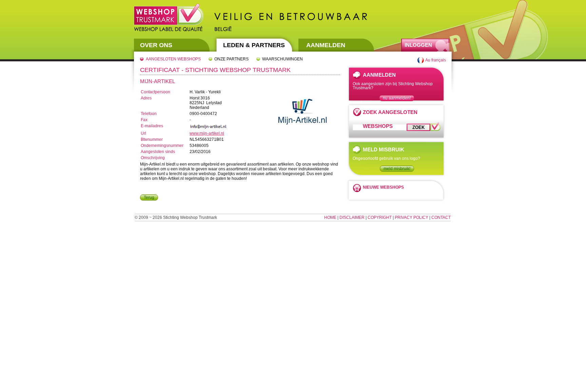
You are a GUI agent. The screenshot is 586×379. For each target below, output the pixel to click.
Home (330, 217)
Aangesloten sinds (158, 151)
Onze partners (231, 59)
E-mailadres (152, 126)
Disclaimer (352, 217)
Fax (144, 119)
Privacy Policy (411, 217)
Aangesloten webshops (173, 59)
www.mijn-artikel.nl (207, 133)
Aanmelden (325, 45)
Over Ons (156, 45)
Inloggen (418, 45)
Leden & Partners (254, 45)
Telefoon (149, 113)
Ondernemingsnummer (162, 145)
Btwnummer (152, 139)
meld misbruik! (397, 168)
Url (143, 133)
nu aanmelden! (397, 98)
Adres (146, 98)
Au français (435, 60)
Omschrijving (153, 157)
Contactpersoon (155, 92)
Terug (149, 197)
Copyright (380, 217)
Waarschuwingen (282, 59)
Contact (441, 217)
